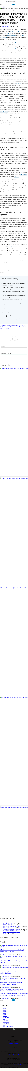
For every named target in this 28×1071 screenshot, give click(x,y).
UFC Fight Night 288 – (8, 927)
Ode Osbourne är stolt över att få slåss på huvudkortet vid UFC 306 (12, 951)
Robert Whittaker (11, 35)
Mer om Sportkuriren (19, 1064)
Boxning (5, 1011)
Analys (4, 1008)
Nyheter (5, 1014)
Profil (4, 1019)
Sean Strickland (4, 111)
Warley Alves (23, 174)
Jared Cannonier (16, 49)
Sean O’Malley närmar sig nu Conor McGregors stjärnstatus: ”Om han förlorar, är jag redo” (14, 994)
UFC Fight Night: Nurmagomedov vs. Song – (13, 922)
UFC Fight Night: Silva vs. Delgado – (11, 932)
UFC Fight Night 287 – (8, 924)
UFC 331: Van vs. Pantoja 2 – (10, 935)
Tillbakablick (6, 1022)
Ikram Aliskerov (8, 33)
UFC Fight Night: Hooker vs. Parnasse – (12, 926)
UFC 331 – (5, 933)
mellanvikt (18, 83)
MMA (4, 1013)
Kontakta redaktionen (14, 1043)
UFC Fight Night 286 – (8, 923)
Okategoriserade (6, 1017)
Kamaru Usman (11, 246)
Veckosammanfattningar (8, 1026)
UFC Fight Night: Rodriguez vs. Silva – (12, 929)
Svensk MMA (6, 1020)
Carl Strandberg (5, 26)
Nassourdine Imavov (20, 43)
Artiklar (4, 1010)
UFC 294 (16, 176)
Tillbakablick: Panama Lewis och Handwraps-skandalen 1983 (12, 325)
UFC (4, 1025)
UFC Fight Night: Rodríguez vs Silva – (11, 930)
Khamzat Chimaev (14, 31)
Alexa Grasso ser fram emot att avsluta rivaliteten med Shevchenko (11, 983)
